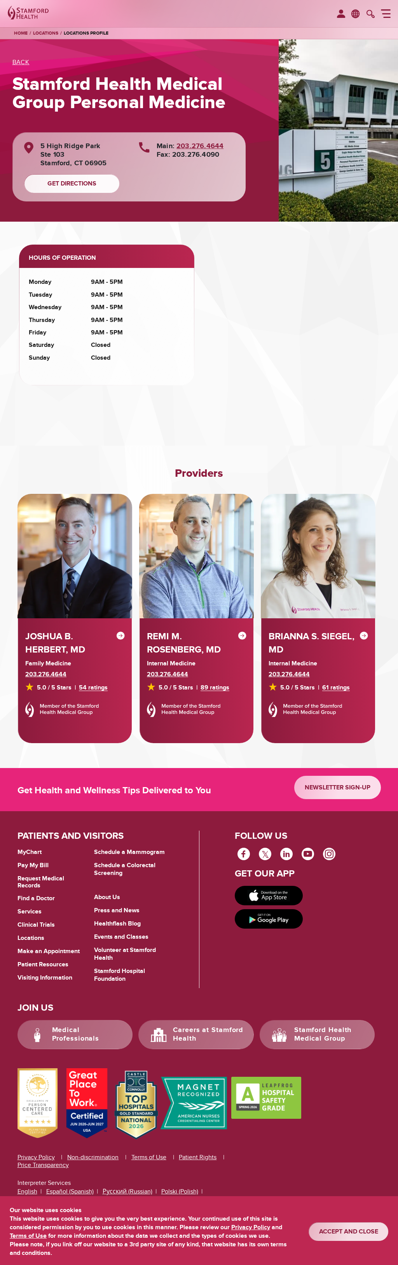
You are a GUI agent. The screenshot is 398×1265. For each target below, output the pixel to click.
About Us (107, 897)
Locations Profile (86, 33)
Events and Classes (121, 937)
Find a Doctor (36, 898)
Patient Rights (197, 1157)
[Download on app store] (269, 895)
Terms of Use (148, 1157)
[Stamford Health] (28, 13)
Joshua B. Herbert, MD (55, 643)
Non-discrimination (93, 1157)
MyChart (29, 852)
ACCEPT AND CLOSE (348, 1231)
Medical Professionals (76, 1034)
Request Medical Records (40, 882)
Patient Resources (42, 964)
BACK (21, 62)
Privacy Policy (36, 1157)
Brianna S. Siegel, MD (311, 643)
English (27, 1191)
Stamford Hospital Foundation (119, 975)
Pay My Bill (33, 865)
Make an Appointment (48, 951)
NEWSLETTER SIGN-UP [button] (337, 787)
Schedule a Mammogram (129, 852)
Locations (45, 33)
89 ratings (215, 687)
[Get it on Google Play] (269, 919)
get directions (71, 183)
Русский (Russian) (127, 1191)
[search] (371, 15)
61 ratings (336, 687)
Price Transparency (43, 1165)
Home (21, 33)
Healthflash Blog (117, 923)
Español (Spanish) (70, 1191)
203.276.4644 (199, 146)
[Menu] (386, 15)
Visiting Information (44, 978)
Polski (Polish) (179, 1191)
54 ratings (93, 687)
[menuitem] (341, 14)
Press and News (117, 910)
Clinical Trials (36, 925)
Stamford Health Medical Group (323, 1034)
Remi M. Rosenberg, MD (184, 643)
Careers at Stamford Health (208, 1034)
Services (29, 911)
